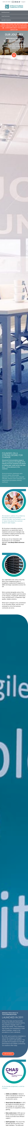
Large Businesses (5, 16)
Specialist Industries (6, 20)
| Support (22, 1)
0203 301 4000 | (7, 1)
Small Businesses (5, 12)
